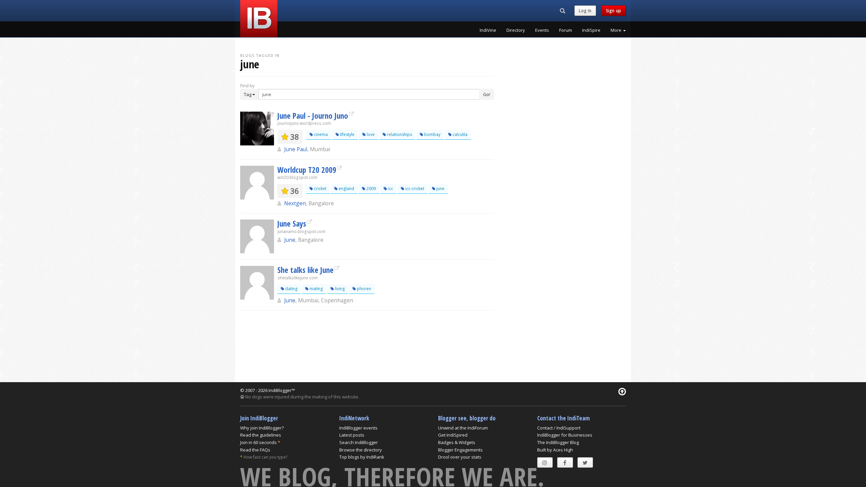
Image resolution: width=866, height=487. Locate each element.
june (440, 188)
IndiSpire (591, 30)
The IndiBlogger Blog (558, 442)
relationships (399, 134)
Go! (486, 94)
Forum (565, 30)
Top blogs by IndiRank (361, 457)
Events (542, 30)
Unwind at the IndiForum (463, 428)
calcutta (460, 134)
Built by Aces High (555, 450)
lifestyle (347, 134)
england (346, 188)
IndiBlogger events (358, 428)
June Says (291, 223)
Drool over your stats (459, 457)
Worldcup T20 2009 (306, 169)
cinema (320, 134)
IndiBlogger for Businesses (564, 435)
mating (316, 289)
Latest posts (351, 435)
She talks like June (305, 269)
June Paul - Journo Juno (312, 115)
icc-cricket (414, 188)
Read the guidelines (260, 435)
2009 (370, 188)
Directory (515, 30)
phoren (363, 289)
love (370, 134)
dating (290, 289)
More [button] (616, 30)
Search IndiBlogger (358, 442)
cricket (319, 188)
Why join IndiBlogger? (262, 428)
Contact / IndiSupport (558, 428)
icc (390, 188)
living (339, 289)
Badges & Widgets (456, 442)
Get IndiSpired (453, 435)
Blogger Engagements (460, 450)
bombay (431, 134)
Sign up (613, 11)
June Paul (295, 149)
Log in (585, 11)
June (289, 240)
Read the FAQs (255, 450)
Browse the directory (360, 450)
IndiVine (488, 30)
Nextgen (295, 203)
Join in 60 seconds (258, 442)
